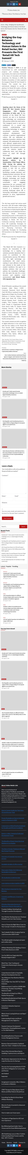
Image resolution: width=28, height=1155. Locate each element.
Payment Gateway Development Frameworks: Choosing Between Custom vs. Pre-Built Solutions (13, 1028)
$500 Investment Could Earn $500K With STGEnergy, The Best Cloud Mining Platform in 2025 (13, 988)
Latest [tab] (3, 566)
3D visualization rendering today (10, 877)
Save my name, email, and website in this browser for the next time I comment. (14, 512)
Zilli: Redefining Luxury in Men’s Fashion (13, 1134)
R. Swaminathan (18, 341)
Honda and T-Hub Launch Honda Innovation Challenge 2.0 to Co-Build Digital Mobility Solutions (13, 393)
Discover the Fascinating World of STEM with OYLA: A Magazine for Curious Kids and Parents (13, 1069)
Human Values (15, 339)
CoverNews (9, 1152)
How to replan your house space (10, 1113)
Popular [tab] (8, 566)
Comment (5, 475)
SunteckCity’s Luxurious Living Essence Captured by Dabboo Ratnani (12, 349)
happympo (4, 1076)
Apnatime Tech (8, 339)
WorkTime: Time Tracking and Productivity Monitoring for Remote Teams (12, 965)
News (4, 593)
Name (4, 496)
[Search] (26, 20)
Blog (6, 25)
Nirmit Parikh (11, 341)
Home (2, 25)
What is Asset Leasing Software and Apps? (13, 1013)
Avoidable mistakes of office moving (11, 864)
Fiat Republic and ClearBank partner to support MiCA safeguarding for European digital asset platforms (14, 422)
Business (4, 34)
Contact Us (22, 1142)
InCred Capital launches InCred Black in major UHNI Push (13, 560)
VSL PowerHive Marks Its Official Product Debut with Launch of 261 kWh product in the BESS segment (13, 549)
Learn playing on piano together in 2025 (12, 883)
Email (17, 496)
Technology (14, 344)
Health (15, 1142)
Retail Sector (13, 342)
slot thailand (5, 1073)
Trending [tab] (15, 566)
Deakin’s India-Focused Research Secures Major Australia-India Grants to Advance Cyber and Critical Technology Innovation (13, 555)
